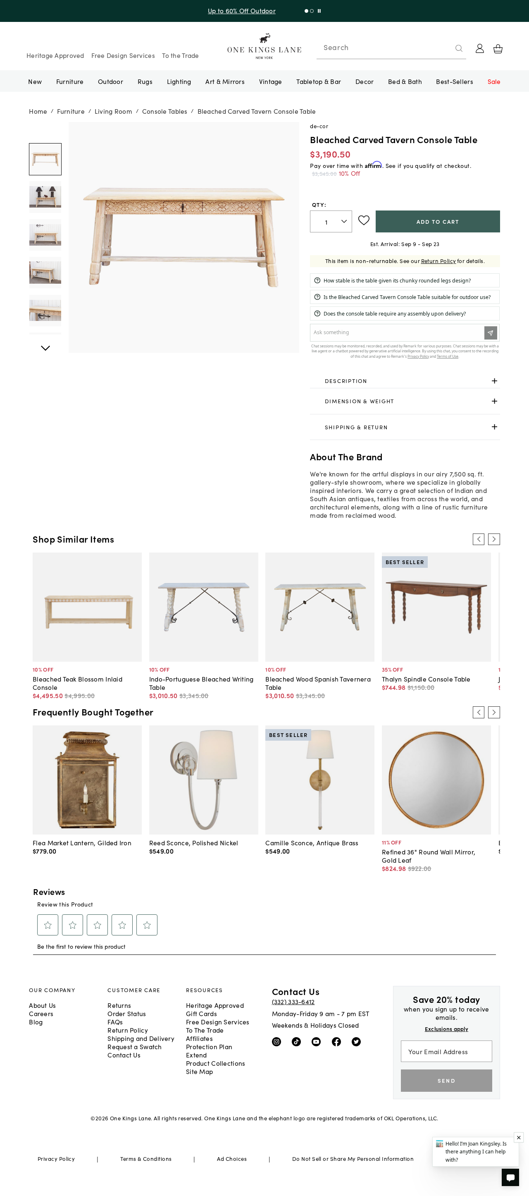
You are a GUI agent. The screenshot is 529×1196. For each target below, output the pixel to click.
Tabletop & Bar (318, 81)
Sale (494, 81)
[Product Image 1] (45, 197)
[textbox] (331, 221)
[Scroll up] (45, 344)
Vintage (270, 81)
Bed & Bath (405, 81)
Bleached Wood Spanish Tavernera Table (318, 682)
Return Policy (438, 261)
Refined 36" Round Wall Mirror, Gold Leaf (428, 855)
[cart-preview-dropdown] (498, 48)
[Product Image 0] (45, 159)
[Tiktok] (298, 1041)
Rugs (145, 81)
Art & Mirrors (225, 81)
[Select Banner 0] (306, 11)
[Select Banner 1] (312, 11)
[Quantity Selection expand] (345, 221)
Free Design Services (123, 55)
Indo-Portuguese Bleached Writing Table (201, 682)
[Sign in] (479, 48)
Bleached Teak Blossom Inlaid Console (77, 682)
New (35, 81)
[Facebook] (338, 1041)
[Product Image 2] (45, 235)
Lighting (179, 81)
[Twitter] (358, 1041)
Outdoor (110, 81)
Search (336, 47)
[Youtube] (318, 1041)
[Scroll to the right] (494, 539)
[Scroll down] (45, 131)
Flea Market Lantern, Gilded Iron (82, 842)
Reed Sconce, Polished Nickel (193, 842)
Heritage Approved (55, 55)
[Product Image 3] (45, 272)
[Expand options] (494, 380)
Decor (364, 81)
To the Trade (180, 55)
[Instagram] (278, 1041)
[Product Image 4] (45, 310)
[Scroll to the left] (478, 539)
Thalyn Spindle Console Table (426, 678)
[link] (405, 380)
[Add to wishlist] (363, 220)
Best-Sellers (454, 81)
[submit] (459, 48)
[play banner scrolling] (319, 11)
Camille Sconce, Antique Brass (311, 842)
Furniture (69, 81)
